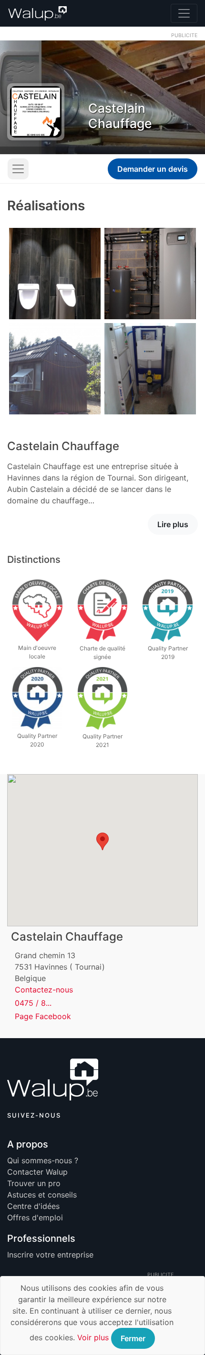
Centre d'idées (33, 1206)
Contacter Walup (37, 1172)
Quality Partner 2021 (102, 740)
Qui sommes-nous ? (42, 1160)
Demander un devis (152, 169)
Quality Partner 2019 (168, 652)
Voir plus (93, 1337)
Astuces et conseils (42, 1194)
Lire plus (172, 524)
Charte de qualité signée (102, 652)
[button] (102, 841)
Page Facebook (43, 1016)
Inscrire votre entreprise (50, 1254)
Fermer (133, 1338)
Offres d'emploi (35, 1217)
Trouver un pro (34, 1183)
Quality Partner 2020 (37, 740)
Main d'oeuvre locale (37, 652)
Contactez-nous (44, 989)
